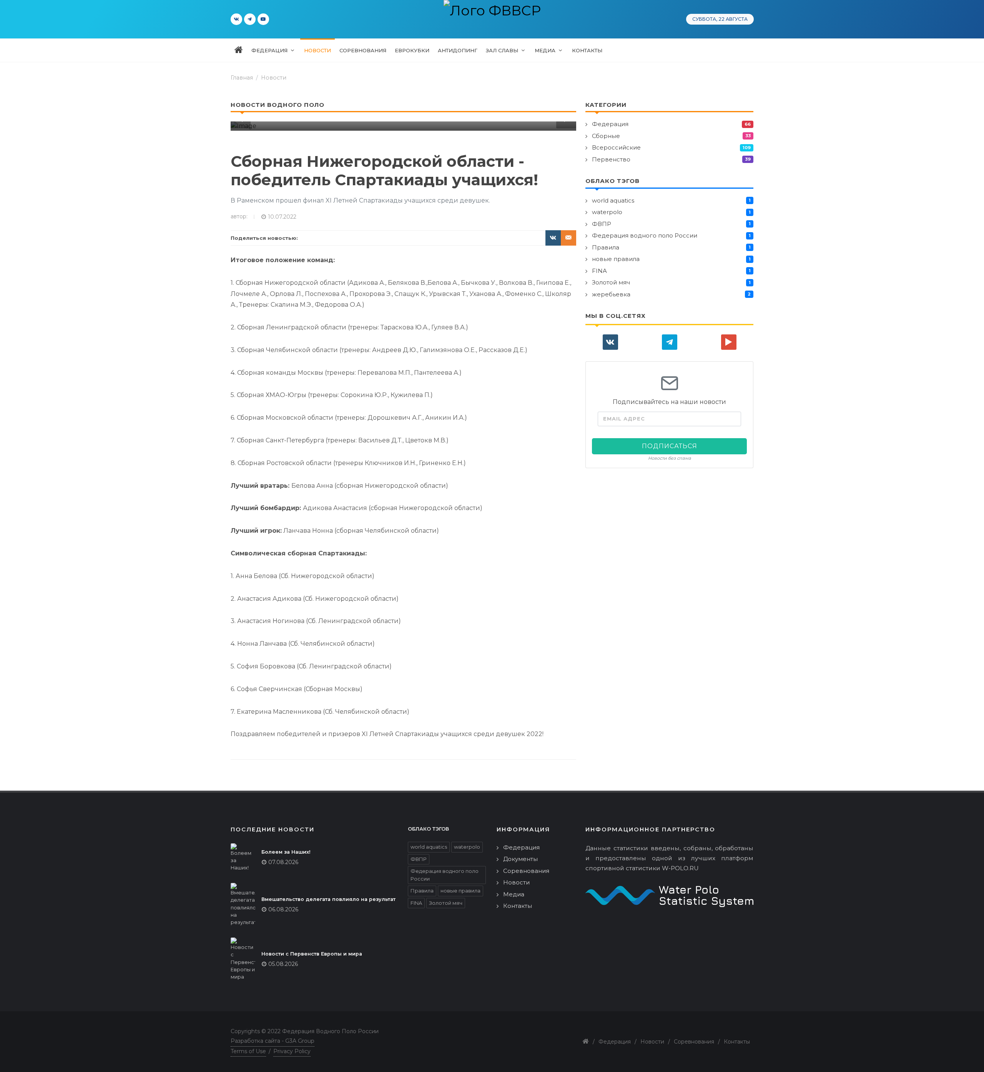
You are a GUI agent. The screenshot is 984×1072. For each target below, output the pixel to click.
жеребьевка (611, 294)
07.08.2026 (283, 862)
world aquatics (613, 200)
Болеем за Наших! (286, 852)
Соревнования (526, 870)
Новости (273, 77)
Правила (605, 247)
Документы (520, 859)
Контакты (517, 905)
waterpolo (607, 212)
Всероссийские (616, 147)
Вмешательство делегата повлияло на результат (328, 899)
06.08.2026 (283, 909)
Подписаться (669, 446)
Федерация (610, 124)
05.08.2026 (283, 964)
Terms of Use (248, 1051)
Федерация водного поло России (644, 235)
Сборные (606, 136)
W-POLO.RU (680, 868)
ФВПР (601, 224)
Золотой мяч (611, 282)
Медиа (513, 894)
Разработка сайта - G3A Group (272, 1040)
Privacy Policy (292, 1051)
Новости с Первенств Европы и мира (311, 954)
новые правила (616, 259)
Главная (242, 77)
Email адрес (624, 419)
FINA (599, 270)
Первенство (611, 159)
